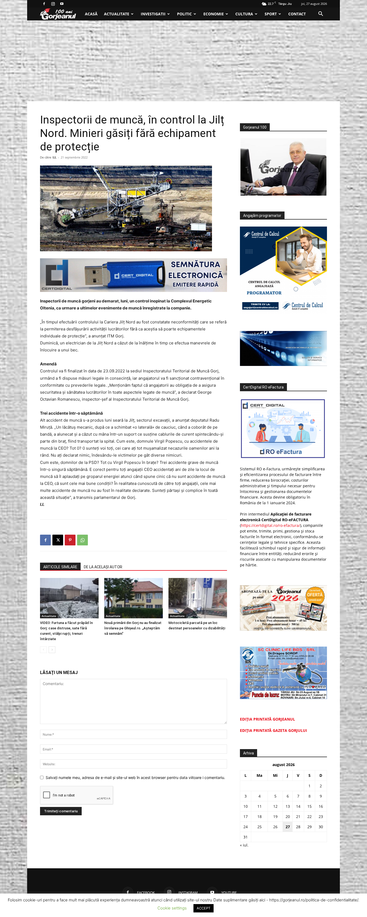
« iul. (244, 845)
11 (259, 806)
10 (245, 806)
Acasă (91, 13)
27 (288, 826)
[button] (320, 14)
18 (259, 816)
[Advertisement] (183, 60)
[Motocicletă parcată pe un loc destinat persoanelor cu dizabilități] (197, 598)
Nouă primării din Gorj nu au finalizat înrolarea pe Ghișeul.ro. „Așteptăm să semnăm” (132, 628)
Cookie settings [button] (172, 908)
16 (321, 806)
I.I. (54, 157)
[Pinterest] (70, 540)
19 (275, 816)
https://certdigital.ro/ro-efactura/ (270, 525)
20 (288, 816)
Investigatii (153, 13)
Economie (213, 13)
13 (288, 806)
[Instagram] (53, 4)
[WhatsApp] (82, 540)
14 (298, 806)
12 (275, 806)
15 (309, 806)
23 (321, 816)
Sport (271, 13)
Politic (184, 13)
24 (245, 826)
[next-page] (52, 649)
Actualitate (116, 13)
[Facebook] (44, 4)
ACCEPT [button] (203, 908)
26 (275, 826)
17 (245, 816)
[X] (57, 540)
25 (259, 826)
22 (309, 816)
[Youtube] (62, 4)
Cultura (244, 13)
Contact (297, 13)
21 (298, 816)
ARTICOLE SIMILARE (60, 567)
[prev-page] (43, 649)
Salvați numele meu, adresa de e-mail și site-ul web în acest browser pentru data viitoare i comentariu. (135, 777)
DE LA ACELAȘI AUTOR (103, 567)
